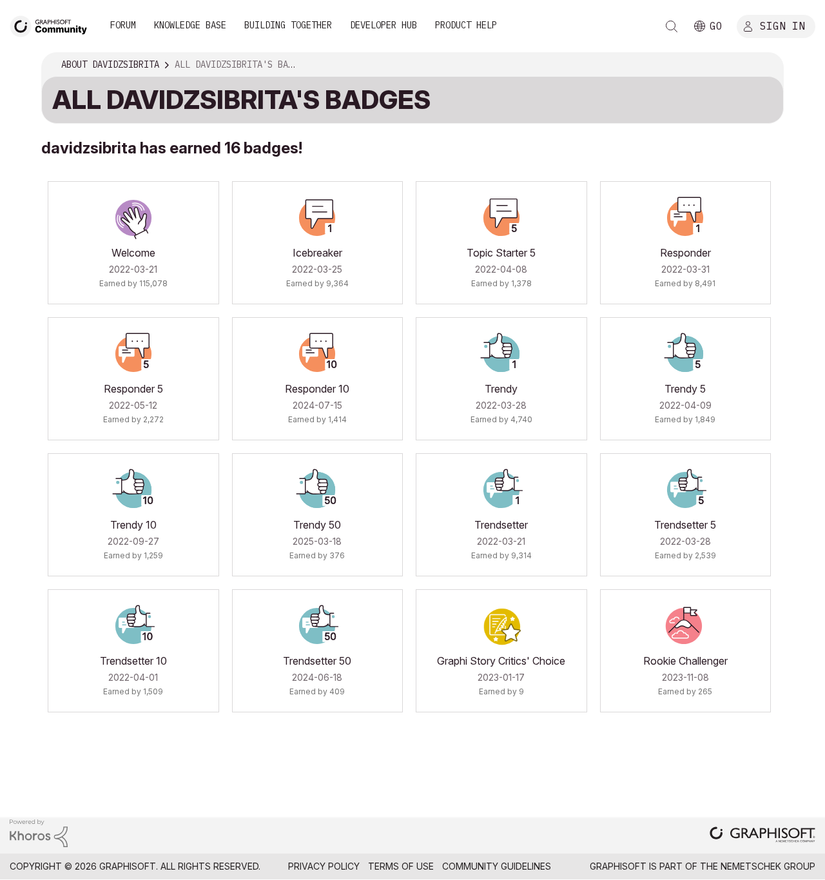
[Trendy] (501, 354)
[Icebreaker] (317, 218)
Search (671, 26)
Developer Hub (383, 25)
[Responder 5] (133, 354)
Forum (123, 25)
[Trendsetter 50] (317, 626)
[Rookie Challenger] (685, 626)
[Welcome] (133, 218)
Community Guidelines (496, 866)
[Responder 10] (317, 354)
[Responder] (685, 218)
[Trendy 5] (685, 354)
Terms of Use (401, 866)
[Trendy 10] (133, 490)
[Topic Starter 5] (501, 218)
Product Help (466, 25)
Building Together (288, 25)
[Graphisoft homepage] (762, 836)
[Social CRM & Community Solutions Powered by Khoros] (39, 831)
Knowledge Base (190, 25)
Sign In (782, 25)
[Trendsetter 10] (133, 626)
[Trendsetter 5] (685, 490)
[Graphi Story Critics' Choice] (501, 626)
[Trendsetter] (501, 490)
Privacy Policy (324, 866)
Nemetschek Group (768, 866)
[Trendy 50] (317, 490)
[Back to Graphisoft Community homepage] (53, 24)
